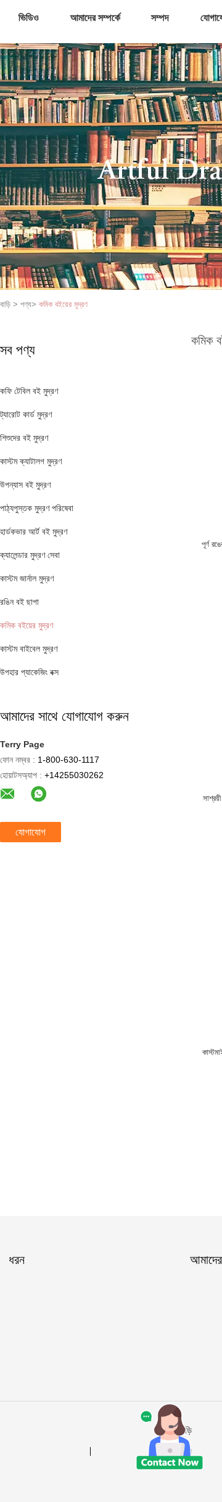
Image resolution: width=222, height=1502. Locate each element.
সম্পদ (160, 17)
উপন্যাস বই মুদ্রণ (25, 485)
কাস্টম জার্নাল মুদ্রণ (27, 578)
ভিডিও (28, 17)
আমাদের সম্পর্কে (95, 17)
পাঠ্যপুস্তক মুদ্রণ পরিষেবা (36, 508)
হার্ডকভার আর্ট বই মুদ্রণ (33, 531)
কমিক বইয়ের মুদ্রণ (63, 304)
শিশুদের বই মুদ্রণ (24, 438)
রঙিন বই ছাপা (19, 602)
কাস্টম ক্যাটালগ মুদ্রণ (31, 461)
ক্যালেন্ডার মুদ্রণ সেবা (30, 555)
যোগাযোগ (30, 832)
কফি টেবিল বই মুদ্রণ (29, 391)
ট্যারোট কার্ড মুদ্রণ (26, 414)
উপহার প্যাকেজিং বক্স (29, 672)
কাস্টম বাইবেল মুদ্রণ (28, 649)
